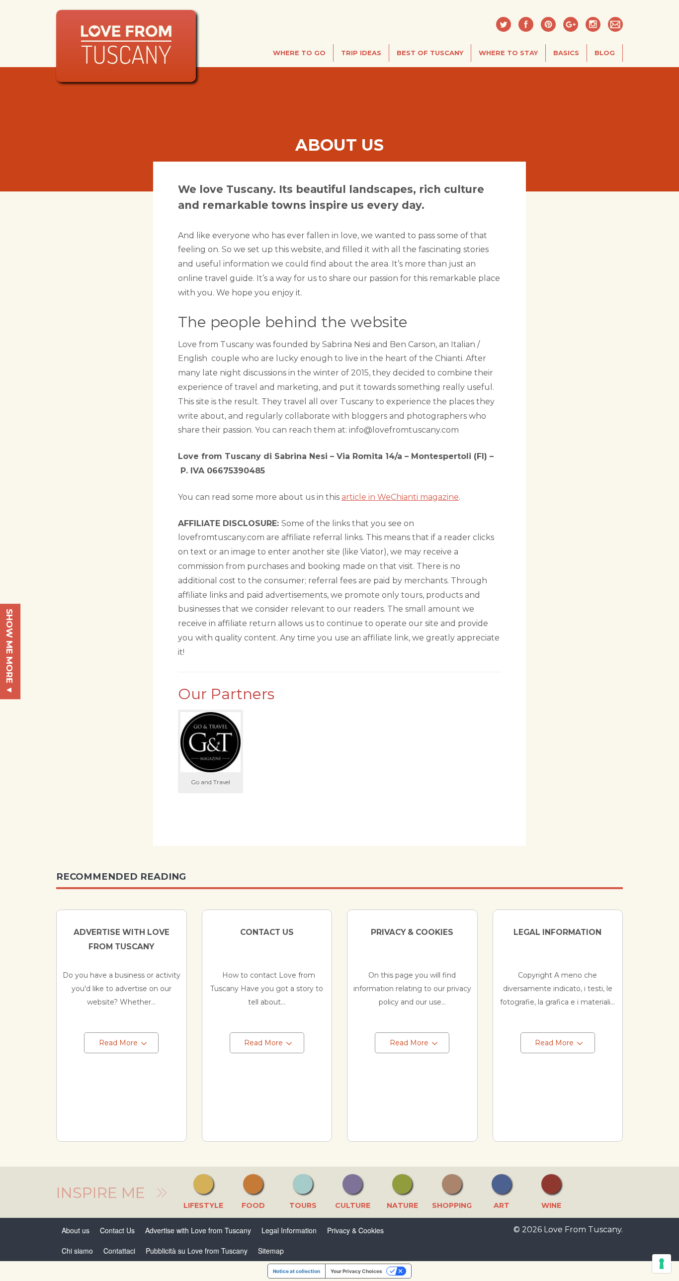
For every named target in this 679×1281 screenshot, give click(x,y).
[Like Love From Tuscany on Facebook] (525, 24)
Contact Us (267, 932)
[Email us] (615, 24)
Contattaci (119, 1251)
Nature (402, 1205)
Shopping (452, 1205)
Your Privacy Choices (356, 1271)
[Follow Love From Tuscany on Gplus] (570, 24)
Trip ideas (361, 53)
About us (75, 1230)
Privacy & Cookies (412, 932)
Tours (303, 1205)
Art (501, 1205)
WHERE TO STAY (508, 53)
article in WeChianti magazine (400, 497)
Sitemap (271, 1251)
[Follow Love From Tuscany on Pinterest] (548, 24)
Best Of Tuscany (430, 53)
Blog (604, 53)
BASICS (566, 53)
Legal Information (557, 932)
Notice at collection (296, 1271)
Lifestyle (203, 1205)
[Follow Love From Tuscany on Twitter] (503, 24)
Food (253, 1205)
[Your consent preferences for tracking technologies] (661, 1263)
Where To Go (299, 53)
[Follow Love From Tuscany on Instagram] (593, 24)
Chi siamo (77, 1251)
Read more (118, 1042)
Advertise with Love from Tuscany (198, 1230)
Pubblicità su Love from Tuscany (197, 1251)
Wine (551, 1205)
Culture (352, 1205)
